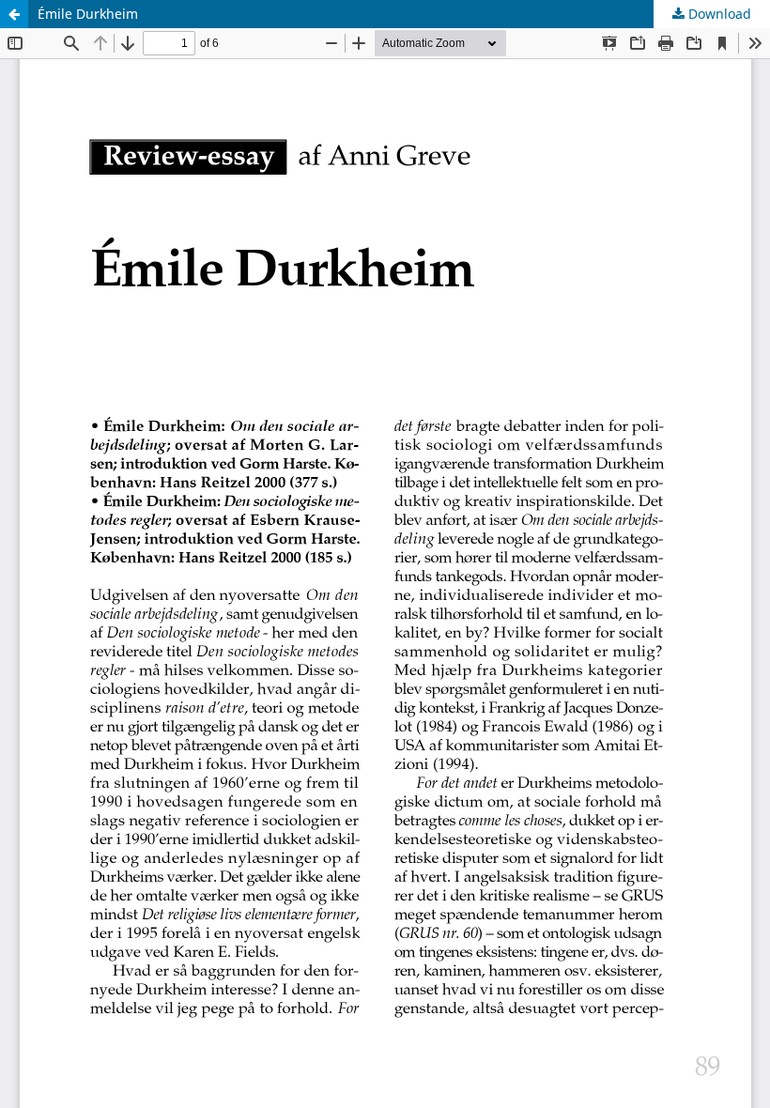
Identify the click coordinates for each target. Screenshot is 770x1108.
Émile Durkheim (88, 14)
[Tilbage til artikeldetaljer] (14, 14)
